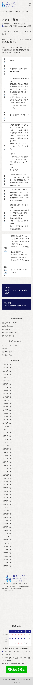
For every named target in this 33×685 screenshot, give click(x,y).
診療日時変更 (6, 355)
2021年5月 (5, 491)
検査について (6, 352)
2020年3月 (5, 527)
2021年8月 (5, 481)
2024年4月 (5, 416)
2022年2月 (5, 468)
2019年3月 (5, 566)
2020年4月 (5, 524)
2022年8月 (5, 455)
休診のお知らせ (6, 329)
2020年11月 (5, 511)
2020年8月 (5, 520)
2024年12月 (5, 397)
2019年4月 (5, 563)
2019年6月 (5, 556)
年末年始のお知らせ (8, 336)
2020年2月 (5, 530)
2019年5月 (5, 559)
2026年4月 (5, 368)
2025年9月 (5, 384)
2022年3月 (5, 465)
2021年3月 (5, 498)
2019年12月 (5, 537)
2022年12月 (5, 442)
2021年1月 (5, 504)
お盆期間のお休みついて (9, 323)
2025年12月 (5, 377)
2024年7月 (5, 410)
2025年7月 (5, 387)
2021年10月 (5, 478)
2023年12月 (5, 426)
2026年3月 (5, 371)
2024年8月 (5, 407)
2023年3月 (5, 439)
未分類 (29, 26)
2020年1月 (5, 533)
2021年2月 (5, 501)
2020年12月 (5, 507)
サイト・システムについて (10, 345)
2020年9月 (5, 517)
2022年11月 (5, 446)
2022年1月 (5, 472)
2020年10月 (5, 514)
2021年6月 (5, 488)
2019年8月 (5, 550)
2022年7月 (5, 459)
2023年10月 (5, 429)
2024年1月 (5, 423)
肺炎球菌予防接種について (10, 333)
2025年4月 (5, 390)
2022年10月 (5, 449)
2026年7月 (5, 364)
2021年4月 (5, 494)
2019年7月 (5, 553)
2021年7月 (5, 485)
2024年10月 (5, 400)
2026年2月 (5, 374)
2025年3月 (5, 394)
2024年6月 (5, 413)
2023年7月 (5, 433)
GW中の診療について (8, 326)
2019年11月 (5, 540)
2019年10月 (5, 543)
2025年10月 (5, 381)
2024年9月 (5, 403)
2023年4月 (5, 436)
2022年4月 (5, 462)
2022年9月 (5, 452)
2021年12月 (5, 475)
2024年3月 (5, 420)
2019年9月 (5, 546)
